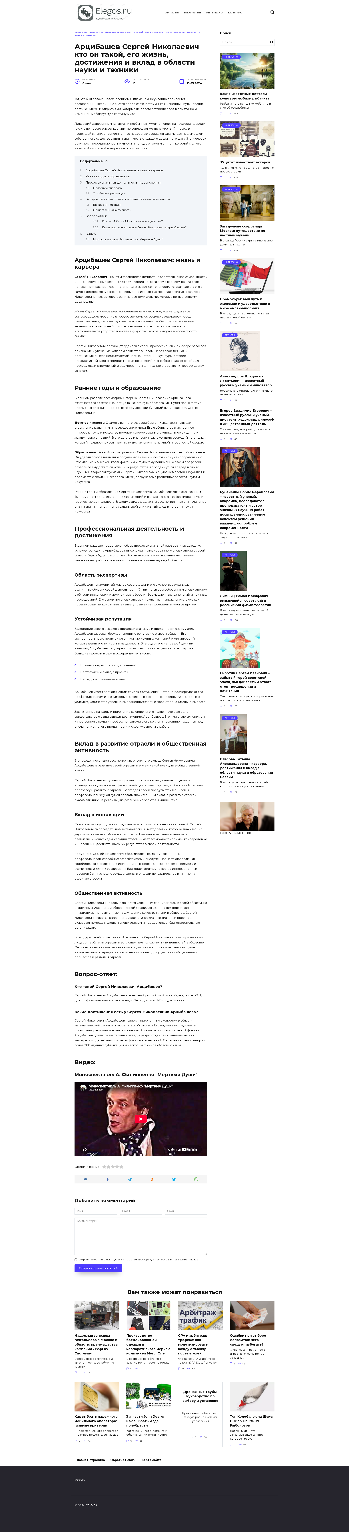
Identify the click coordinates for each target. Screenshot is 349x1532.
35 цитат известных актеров (245, 162)
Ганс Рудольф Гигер (235, 833)
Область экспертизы (107, 188)
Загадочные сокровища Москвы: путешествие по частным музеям (242, 230)
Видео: (91, 234)
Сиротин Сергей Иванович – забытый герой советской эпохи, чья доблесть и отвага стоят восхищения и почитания (246, 682)
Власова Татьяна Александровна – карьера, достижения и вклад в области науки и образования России (246, 768)
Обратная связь (123, 1460)
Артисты (172, 12)
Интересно (214, 12)
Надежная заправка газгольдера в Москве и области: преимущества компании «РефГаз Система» (96, 1344)
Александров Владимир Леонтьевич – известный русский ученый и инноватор (246, 380)
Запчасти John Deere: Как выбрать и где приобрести (145, 1421)
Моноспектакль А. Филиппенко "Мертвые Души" (128, 239)
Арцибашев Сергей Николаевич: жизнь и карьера (124, 170)
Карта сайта (151, 1460)
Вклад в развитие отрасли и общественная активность (128, 199)
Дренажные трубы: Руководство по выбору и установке (200, 1396)
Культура (235, 12)
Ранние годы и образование (108, 176)
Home (78, 32)
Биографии (192, 12)
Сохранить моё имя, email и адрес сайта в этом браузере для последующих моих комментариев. (138, 1259)
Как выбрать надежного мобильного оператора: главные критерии (96, 1421)
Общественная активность (112, 210)
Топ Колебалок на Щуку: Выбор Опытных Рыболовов (251, 1421)
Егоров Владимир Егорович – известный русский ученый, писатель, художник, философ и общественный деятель (247, 417)
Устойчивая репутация (109, 193)
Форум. (80, 1479)
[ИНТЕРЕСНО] (247, 86)
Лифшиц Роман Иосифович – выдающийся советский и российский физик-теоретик (245, 600)
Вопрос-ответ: (96, 216)
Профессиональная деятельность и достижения (123, 182)
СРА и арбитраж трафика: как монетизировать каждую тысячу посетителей (193, 1344)
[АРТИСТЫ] (240, 369)
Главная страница (90, 1460)
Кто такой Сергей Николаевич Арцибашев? (132, 221)
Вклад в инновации (107, 204)
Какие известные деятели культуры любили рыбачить (245, 96)
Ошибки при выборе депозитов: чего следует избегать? (248, 1339)
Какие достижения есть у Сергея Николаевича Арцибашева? (144, 227)
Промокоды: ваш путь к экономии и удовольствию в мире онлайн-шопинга (245, 303)
